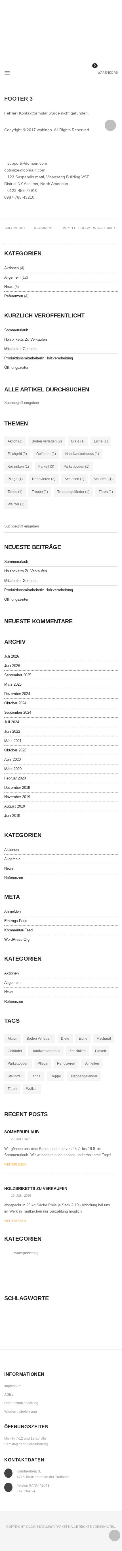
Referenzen (13, 296)
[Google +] (63, 236)
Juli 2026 (11, 656)
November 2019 (17, 797)
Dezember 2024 (17, 694)
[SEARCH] (115, 404)
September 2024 (17, 712)
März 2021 (13, 741)
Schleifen (74, 479)
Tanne (15, 492)
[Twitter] (58, 236)
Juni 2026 (12, 666)
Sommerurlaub (16, 330)
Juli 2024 (11, 722)
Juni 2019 (12, 815)
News (8, 287)
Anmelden (12, 911)
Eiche (101, 441)
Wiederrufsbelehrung (20, 1412)
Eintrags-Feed (15, 921)
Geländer (46, 454)
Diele (78, 441)
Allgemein (12, 277)
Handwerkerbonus (82, 454)
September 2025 (17, 675)
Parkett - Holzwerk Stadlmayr (88, 228)
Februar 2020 (15, 778)
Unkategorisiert (22, 1253)
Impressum (12, 1386)
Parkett (46, 467)
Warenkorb (106, 72)
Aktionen (11, 268)
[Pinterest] (66, 236)
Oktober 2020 (15, 750)
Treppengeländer (73, 492)
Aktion (15, 441)
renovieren (43, 479)
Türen (106, 492)
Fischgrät (17, 454)
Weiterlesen (15, 1164)
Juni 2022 (12, 731)
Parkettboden (76, 467)
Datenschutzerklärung (21, 1403)
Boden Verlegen (47, 441)
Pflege (15, 479)
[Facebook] (55, 236)
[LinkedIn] (61, 236)
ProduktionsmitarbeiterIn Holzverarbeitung (38, 358)
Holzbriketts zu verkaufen (25, 339)
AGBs (8, 1395)
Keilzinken (18, 467)
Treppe (40, 492)
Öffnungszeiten (16, 367)
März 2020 (13, 769)
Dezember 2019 (17, 787)
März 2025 (13, 684)
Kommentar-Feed (18, 930)
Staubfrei (103, 479)
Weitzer (16, 504)
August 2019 (14, 806)
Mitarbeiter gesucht (20, 349)
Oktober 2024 (15, 703)
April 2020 (12, 759)
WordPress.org (17, 939)
